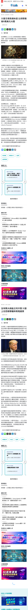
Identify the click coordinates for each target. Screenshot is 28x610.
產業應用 (7, 14)
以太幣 (10, 81)
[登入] (22, 6)
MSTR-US (13, 106)
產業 (18, 155)
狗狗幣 (21, 83)
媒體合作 (11, 155)
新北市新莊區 (10, 171)
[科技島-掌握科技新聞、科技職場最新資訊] (14, 5)
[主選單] (2, 6)
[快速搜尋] (26, 6)
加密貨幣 (14, 69)
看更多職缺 (13, 199)
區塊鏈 (11, 14)
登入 (10, 207)
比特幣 (3, 37)
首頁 (3, 14)
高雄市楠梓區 (10, 185)
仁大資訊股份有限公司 (12, 177)
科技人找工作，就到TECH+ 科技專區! (15, 1)
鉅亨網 (6, 33)
